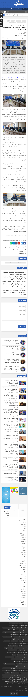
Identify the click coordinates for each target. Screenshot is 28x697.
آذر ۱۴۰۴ (23, 528)
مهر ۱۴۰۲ (23, 577)
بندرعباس (20, 22)
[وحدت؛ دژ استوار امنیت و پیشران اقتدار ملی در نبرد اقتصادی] (14, 426)
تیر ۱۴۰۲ (23, 582)
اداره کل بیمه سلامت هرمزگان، (16, 623)
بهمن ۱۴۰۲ (23, 569)
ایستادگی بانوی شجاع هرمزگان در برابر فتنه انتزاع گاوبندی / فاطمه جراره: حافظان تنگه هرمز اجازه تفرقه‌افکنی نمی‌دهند (14, 286)
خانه (24, 21)
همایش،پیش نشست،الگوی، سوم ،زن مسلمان (15, 262)
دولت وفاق (7, 641)
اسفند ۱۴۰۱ (23, 590)
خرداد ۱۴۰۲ (23, 584)
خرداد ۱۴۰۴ (23, 539)
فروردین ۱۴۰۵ (22, 521)
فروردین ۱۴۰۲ (22, 588)
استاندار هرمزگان (24, 625)
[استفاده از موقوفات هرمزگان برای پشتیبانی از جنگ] (14, 355)
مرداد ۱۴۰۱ (23, 603)
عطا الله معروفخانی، (23, 652)
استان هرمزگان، (15, 634)
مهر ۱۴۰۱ (23, 599)
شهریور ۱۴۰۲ (22, 578)
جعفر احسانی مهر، (23, 641)
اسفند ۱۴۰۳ (22, 545)
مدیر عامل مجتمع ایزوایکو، (10, 663)
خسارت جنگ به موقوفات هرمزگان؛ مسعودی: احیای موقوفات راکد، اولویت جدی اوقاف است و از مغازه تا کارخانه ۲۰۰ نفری (14, 293)
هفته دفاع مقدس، (23, 681)
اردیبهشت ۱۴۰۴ (22, 541)
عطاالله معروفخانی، (12, 650)
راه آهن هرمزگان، (23, 645)
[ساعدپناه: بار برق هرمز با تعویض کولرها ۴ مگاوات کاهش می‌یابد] (14, 446)
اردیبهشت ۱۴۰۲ (22, 586)
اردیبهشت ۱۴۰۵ (22, 519)
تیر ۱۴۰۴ (23, 537)
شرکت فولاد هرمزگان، (13, 645)
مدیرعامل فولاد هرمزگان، (22, 663)
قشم (14, 654)
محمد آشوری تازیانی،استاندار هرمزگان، (20, 659)
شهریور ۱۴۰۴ (22, 534)
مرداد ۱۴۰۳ (23, 558)
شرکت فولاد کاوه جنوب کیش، (21, 648)
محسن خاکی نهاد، (9, 657)
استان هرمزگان (24, 634)
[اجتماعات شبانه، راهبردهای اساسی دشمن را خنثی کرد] (14, 479)
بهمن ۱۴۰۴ (23, 524)
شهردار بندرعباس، (9, 648)
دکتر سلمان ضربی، (23, 643)
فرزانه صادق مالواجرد (12, 652)
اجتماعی (18, 21)
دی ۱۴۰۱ (23, 593)
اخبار (13, 21)
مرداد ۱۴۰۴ (23, 536)
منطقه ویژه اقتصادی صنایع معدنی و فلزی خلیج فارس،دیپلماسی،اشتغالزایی (18, 668)
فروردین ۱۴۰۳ (22, 565)
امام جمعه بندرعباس (8, 636)
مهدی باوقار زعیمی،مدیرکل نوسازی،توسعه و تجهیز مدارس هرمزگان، (16, 670)
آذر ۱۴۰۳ (23, 550)
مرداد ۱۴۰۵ (7, 513)
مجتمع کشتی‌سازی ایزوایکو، (22, 657)
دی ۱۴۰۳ (23, 549)
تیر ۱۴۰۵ (7, 515)
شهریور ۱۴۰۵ (6, 511)
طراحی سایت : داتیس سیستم (21, 690)
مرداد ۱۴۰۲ (23, 580)
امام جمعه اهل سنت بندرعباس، (21, 636)
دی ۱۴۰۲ (23, 571)
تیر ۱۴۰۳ (23, 560)
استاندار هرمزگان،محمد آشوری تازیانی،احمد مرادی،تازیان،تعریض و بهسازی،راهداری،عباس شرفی (17, 628)
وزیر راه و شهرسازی (13, 681)
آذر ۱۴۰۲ (23, 573)
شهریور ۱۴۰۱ (22, 601)
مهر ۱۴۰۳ (23, 554)
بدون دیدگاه (21, 253)
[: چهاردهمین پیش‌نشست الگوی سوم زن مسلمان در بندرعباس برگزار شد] (3, 38)
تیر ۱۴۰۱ (23, 604)
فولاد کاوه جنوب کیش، (22, 654)
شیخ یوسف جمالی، (23, 650)
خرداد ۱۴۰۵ (7, 517)
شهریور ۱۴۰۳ (22, 556)
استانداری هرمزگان (23, 630)
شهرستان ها (12, 22)
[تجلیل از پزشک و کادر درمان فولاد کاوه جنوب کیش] (14, 420)
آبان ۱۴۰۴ (23, 530)
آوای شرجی (15, 249)
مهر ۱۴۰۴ (23, 532)
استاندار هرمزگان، (14, 625)
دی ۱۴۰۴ (23, 526)
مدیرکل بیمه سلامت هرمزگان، (21, 666)
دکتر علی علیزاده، (14, 643)
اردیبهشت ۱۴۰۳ (22, 564)
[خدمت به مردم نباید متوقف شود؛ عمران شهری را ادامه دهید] (14, 431)
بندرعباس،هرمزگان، (16, 639)
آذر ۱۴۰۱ (23, 595)
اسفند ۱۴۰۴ (23, 523)
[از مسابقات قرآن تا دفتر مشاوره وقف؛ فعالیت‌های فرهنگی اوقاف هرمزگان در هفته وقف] (14, 342)
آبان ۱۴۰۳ (23, 552)
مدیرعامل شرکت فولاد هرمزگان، (21, 661)
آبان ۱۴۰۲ (23, 575)
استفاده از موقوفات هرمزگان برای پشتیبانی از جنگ (13, 281)
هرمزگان (7, 672)
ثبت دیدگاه (22, 327)
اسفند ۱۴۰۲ (23, 567)
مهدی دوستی (24, 672)
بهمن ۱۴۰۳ (23, 547)
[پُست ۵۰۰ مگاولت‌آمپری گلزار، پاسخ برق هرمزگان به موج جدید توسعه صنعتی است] (14, 459)
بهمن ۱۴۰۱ (23, 591)
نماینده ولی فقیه (15, 672)
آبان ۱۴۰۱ (23, 597)
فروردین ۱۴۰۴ (22, 543)
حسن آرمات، (14, 641)
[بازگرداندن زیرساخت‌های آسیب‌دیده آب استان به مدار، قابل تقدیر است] (14, 473)
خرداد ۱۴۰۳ (23, 562)
